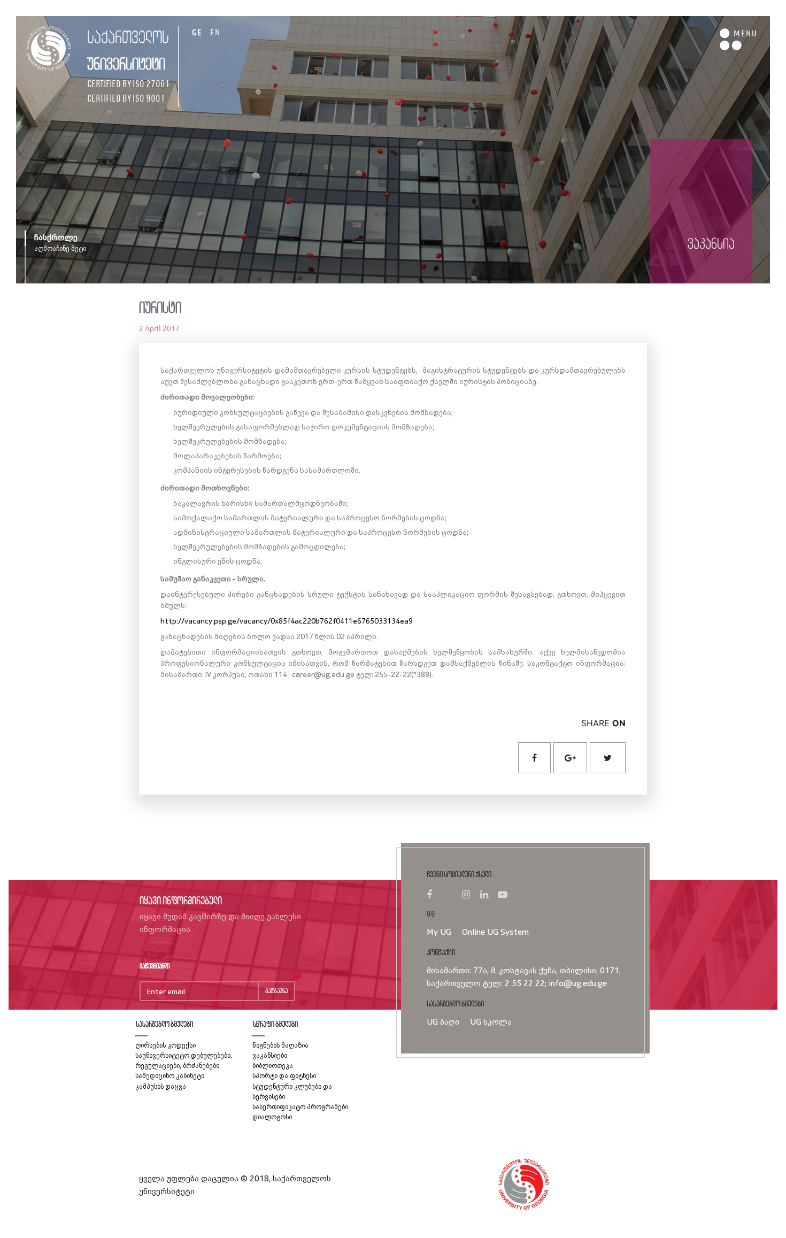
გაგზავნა (276, 991)
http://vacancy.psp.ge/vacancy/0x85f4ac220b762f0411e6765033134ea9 (286, 621)
